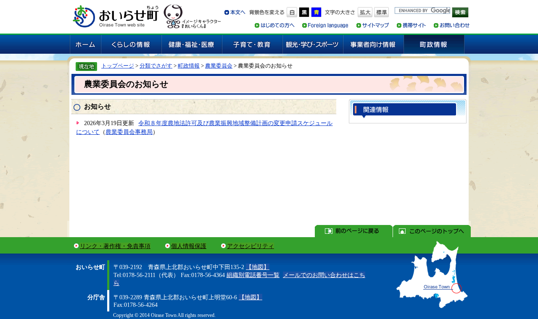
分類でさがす (156, 66)
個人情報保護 (188, 246)
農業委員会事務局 (129, 131)
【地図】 (257, 267)
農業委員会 (218, 66)
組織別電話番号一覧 (253, 275)
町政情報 (189, 66)
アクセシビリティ (250, 246)
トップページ (117, 66)
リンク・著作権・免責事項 (115, 246)
